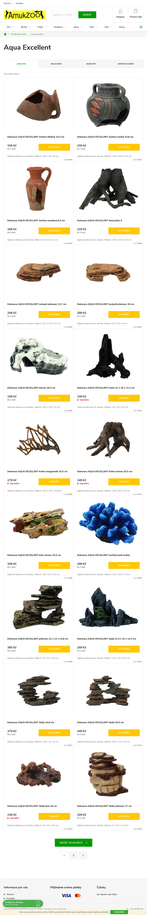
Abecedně (21, 64)
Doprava (7, 3)
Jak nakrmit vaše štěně (107, 894)
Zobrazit (124, 398)
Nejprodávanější (126, 64)
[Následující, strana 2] (73, 855)
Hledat (87, 14)
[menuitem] (11, 27)
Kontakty (19, 3)
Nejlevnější (56, 64)
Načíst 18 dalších (71, 842)
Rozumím (119, 912)
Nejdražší (90, 64)
